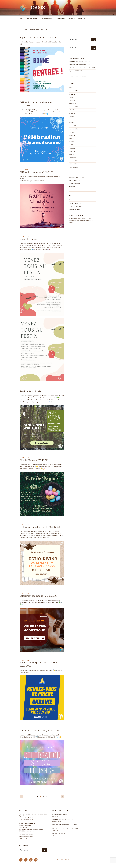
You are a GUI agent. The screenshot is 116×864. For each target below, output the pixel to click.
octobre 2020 (73, 164)
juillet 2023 (72, 94)
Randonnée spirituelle (30, 391)
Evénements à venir (74, 183)
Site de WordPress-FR (75, 209)
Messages (72, 190)
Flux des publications (75, 203)
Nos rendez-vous (32, 18)
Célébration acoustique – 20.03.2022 (38, 596)
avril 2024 (71, 87)
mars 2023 (72, 100)
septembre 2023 (73, 91)
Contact (70, 18)
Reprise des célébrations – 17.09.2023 (79, 61)
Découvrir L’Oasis (47, 18)
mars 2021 (72, 148)
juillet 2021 (72, 135)
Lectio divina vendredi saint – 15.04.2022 (40, 527)
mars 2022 (72, 122)
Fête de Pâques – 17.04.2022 (34, 460)
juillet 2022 (72, 113)
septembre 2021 (73, 129)
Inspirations (60, 18)
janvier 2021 (72, 154)
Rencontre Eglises (28, 239)
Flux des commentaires (75, 206)
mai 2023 (71, 97)
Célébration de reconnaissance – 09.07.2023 (81, 64)
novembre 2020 (73, 160)
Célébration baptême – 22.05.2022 (37, 172)
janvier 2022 (72, 126)
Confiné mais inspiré (74, 180)
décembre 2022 (73, 107)
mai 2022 (71, 116)
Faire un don (81, 18)
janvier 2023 (72, 103)
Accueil (21, 18)
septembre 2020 (73, 167)
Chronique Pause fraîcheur (76, 177)
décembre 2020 (73, 157)
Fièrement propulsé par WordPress (62, 860)
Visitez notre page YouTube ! (77, 58)
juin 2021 (71, 138)
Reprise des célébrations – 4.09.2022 (38, 37)
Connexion (72, 200)
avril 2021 (71, 145)
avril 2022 (71, 119)
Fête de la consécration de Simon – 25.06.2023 (82, 68)
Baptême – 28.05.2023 (75, 71)
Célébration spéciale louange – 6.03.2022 (40, 730)
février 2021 (72, 151)
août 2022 (72, 110)
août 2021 (71, 132)
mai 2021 (71, 141)
